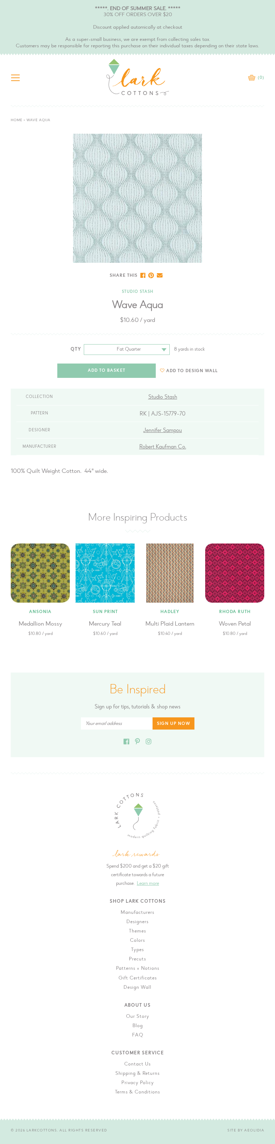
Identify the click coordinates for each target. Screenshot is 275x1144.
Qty (76, 349)
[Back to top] (264, 901)
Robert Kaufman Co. (162, 447)
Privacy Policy (137, 1083)
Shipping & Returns (137, 1073)
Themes (137, 931)
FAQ (137, 1035)
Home (17, 120)
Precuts (137, 959)
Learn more (148, 883)
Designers (137, 922)
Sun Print (105, 612)
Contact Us (137, 1064)
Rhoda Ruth (235, 612)
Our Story (137, 1016)
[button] (189, 371)
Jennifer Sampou (162, 430)
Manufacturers (137, 912)
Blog (137, 1026)
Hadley (169, 612)
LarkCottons (41, 1131)
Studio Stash (137, 292)
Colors (137, 940)
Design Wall (137, 987)
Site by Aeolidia (245, 1131)
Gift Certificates (138, 978)
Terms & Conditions (137, 1092)
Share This (124, 276)
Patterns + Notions (137, 968)
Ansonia (40, 612)
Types (137, 950)
